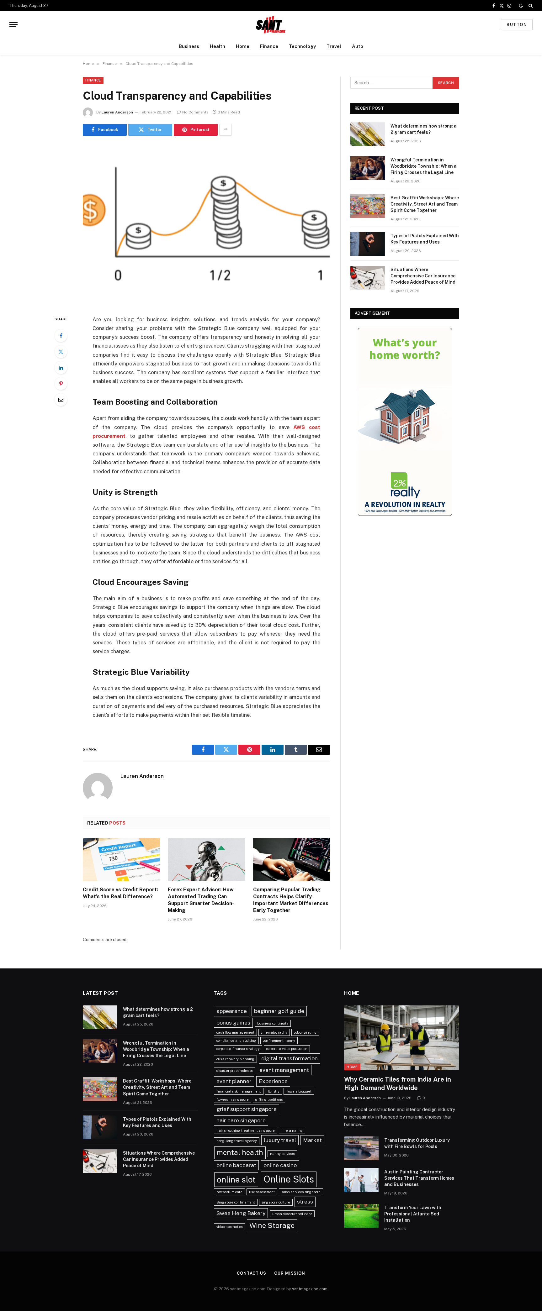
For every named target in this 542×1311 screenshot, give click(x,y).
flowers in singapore (232, 1099)
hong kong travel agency (236, 1141)
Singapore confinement (235, 1202)
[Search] (530, 5)
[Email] (61, 399)
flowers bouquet (298, 1091)
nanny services (282, 1154)
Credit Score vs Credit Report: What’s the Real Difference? (120, 893)
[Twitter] (61, 351)
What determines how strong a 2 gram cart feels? (424, 129)
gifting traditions (269, 1099)
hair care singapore (241, 1120)
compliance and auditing (236, 1040)
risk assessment (262, 1192)
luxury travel (280, 1140)
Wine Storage (272, 1225)
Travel (334, 46)
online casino (280, 1165)
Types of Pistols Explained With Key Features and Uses (425, 238)
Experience (273, 1081)
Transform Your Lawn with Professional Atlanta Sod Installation (412, 1214)
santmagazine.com (309, 1289)
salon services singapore (301, 1192)
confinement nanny (279, 1040)
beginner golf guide (279, 1011)
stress (305, 1201)
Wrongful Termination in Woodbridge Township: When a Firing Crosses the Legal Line (424, 166)
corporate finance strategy (238, 1049)
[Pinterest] (61, 383)
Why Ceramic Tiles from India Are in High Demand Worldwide (397, 1084)
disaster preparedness (234, 1070)
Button (517, 24)
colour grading (305, 1032)
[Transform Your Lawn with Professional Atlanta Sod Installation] (361, 1216)
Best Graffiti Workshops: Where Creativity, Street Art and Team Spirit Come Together (425, 204)
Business (189, 46)
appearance (231, 1011)
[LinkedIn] (61, 367)
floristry (273, 1091)
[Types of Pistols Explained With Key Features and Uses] (367, 244)
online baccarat (236, 1165)
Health (217, 46)
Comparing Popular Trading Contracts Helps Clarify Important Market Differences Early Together (290, 900)
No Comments (195, 112)
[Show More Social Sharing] (225, 130)
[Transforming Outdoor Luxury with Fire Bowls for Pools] (361, 1148)
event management (284, 1070)
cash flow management (235, 1032)
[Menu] (13, 25)
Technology (302, 46)
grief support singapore (246, 1109)
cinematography (274, 1032)
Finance (269, 46)
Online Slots (288, 1179)
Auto (357, 46)
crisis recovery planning (235, 1059)
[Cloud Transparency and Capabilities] (206, 224)
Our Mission (289, 1273)
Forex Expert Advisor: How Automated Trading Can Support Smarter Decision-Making (201, 900)
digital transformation (289, 1058)
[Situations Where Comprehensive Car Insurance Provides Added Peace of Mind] (367, 278)
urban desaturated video (292, 1214)
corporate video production (286, 1049)
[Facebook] (61, 335)
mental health (240, 1152)
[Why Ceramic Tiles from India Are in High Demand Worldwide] (401, 1037)
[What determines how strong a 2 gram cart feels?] (367, 134)
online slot (236, 1179)
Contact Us (251, 1273)
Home (242, 46)
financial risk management (238, 1091)
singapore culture (276, 1202)
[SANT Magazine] (271, 24)
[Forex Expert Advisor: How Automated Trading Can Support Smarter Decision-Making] (206, 859)
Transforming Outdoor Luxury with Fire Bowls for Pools (417, 1143)
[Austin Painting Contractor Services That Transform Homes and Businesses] (361, 1180)
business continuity (272, 1023)
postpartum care (229, 1192)
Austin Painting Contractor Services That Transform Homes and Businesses (419, 1178)
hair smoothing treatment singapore (245, 1130)
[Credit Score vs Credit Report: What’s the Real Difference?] (121, 859)
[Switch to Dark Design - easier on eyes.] (521, 5)
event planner (234, 1081)
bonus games (233, 1022)
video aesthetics (229, 1227)
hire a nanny (292, 1130)
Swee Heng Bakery (240, 1213)
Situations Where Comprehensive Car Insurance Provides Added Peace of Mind (423, 276)
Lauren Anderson (117, 112)
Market (312, 1140)
